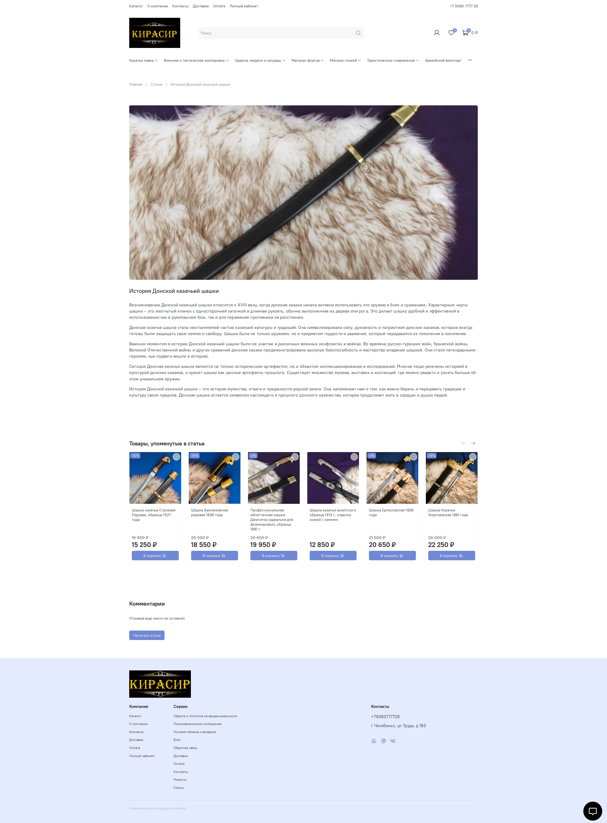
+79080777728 (385, 716)
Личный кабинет (244, 6)
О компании (157, 6)
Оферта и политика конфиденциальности (205, 716)
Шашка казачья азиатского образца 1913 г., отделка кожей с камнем (333, 515)
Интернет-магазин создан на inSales (157, 808)
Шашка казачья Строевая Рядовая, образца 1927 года (153, 515)
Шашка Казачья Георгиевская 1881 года (448, 512)
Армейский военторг (443, 60)
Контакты (180, 6)
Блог (177, 740)
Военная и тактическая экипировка (194, 60)
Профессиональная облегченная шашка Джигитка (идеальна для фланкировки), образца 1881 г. (271, 519)
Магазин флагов (306, 60)
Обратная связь (185, 748)
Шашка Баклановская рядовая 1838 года (209, 512)
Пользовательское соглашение (198, 724)
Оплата (219, 6)
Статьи (156, 84)
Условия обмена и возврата (195, 732)
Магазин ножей (343, 60)
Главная (135, 84)
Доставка (201, 6)
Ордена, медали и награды (258, 60)
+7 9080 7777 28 (464, 6)
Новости (180, 779)
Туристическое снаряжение (391, 60)
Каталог (136, 6)
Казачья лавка (141, 60)
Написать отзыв (147, 635)
